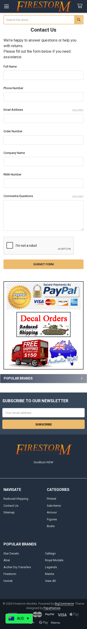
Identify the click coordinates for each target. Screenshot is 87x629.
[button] (43, 324)
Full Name (10, 66)
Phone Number (13, 88)
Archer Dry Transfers (17, 567)
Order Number (12, 131)
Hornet (8, 581)
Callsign (50, 553)
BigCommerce (64, 603)
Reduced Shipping (15, 498)
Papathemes (52, 608)
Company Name (14, 153)
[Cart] (80, 6)
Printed (51, 498)
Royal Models (54, 560)
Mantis (49, 574)
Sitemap (9, 512)
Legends (51, 567)
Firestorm (9, 574)
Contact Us (10, 505)
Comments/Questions (43, 196)
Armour (52, 512)
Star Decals (11, 553)
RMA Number (12, 174)
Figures (52, 519)
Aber (6, 560)
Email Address (43, 110)
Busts (51, 526)
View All (50, 581)
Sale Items (54, 505)
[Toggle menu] (6, 6)
